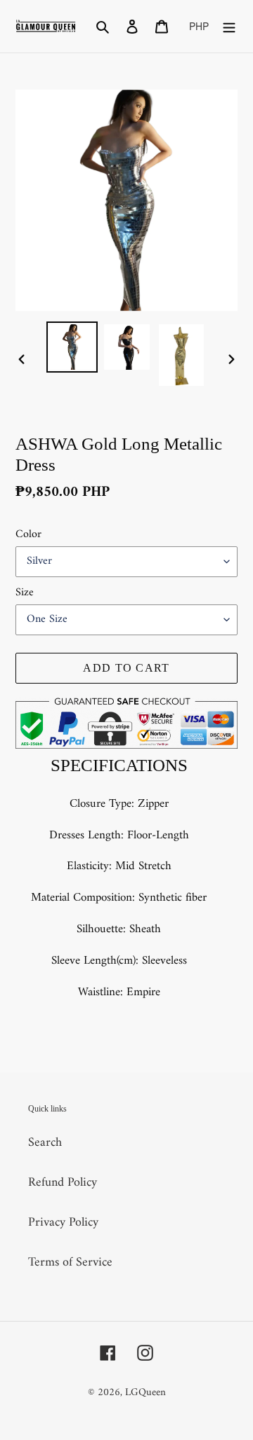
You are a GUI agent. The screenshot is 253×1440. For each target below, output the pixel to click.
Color (28, 534)
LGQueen (145, 1392)
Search (45, 1143)
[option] (71, 347)
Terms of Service (70, 1262)
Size (24, 592)
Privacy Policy (63, 1222)
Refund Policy (62, 1182)
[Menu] (229, 26)
